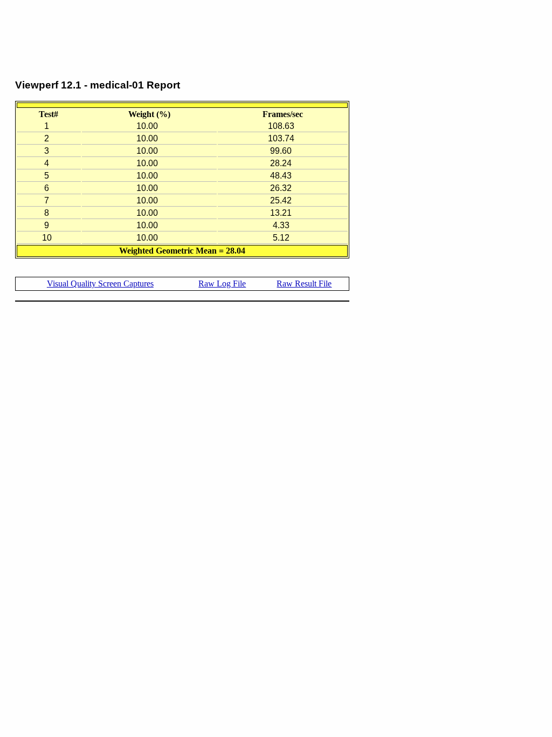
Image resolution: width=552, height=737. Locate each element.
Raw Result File (304, 283)
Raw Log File (222, 283)
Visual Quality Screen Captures (100, 283)
